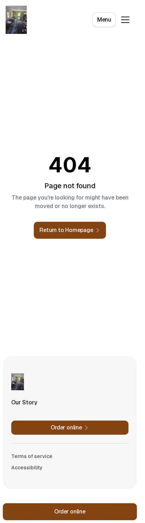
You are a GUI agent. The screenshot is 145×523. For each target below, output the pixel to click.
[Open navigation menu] (125, 20)
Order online (70, 511)
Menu (104, 19)
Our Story (24, 402)
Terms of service (31, 456)
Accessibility (27, 467)
